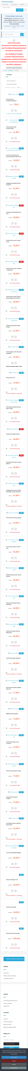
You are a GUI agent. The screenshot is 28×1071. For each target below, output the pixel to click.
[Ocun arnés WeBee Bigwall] (14, 846)
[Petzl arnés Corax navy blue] (14, 512)
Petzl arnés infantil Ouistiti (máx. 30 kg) (13, 407)
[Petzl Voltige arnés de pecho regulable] (14, 346)
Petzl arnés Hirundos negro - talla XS (14, 463)
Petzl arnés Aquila (11, 907)
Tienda (6, 1019)
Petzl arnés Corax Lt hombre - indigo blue (14, 269)
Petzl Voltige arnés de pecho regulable (14, 352)
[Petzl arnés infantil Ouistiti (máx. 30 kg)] (14, 401)
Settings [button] (14, 1064)
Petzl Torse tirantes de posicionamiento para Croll (13, 156)
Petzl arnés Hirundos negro (13, 770)
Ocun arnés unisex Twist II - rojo (13, 547)
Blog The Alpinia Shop (10, 1027)
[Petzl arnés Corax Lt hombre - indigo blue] (14, 262)
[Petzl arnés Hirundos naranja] (14, 792)
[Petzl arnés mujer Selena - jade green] (14, 625)
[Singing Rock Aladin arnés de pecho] (14, 177)
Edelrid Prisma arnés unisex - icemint (14, 575)
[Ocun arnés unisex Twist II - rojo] (14, 540)
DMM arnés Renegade (12, 713)
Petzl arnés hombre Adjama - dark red (14, 688)
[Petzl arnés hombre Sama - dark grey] (14, 597)
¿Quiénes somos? (9, 978)
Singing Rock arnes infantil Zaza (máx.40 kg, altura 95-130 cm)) (13, 491)
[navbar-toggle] (25, 10)
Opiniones (6, 1006)
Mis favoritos (14, 4)
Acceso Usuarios (6, 7)
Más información (14, 1068)
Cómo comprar (8, 1003)
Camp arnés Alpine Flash (13, 434)
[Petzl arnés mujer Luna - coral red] (14, 736)
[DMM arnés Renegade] (14, 708)
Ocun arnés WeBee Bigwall (13, 852)
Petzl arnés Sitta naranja (13, 933)
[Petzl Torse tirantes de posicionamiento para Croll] (14, 149)
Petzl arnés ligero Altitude (13, 658)
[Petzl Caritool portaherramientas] (14, 94)
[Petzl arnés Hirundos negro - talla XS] (14, 456)
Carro (19, 10)
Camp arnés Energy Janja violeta (13, 326)
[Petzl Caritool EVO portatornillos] (14, 121)
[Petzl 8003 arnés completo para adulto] (14, 818)
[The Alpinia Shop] (7, 1)
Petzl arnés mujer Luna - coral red (12, 742)
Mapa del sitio (7, 1024)
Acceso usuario (8, 1021)
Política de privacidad (10, 975)
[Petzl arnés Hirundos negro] (14, 765)
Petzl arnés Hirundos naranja (12, 797)
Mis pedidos (5, 4)
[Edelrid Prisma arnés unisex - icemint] (14, 569)
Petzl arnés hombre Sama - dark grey (13, 603)
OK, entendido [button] (14, 1057)
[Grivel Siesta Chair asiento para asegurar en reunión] (14, 290)
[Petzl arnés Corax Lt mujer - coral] (14, 234)
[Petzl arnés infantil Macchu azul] (14, 206)
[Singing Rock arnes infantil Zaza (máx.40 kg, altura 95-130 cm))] (14, 484)
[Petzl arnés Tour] (14, 372)
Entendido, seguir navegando (14, 67)
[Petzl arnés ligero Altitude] (14, 653)
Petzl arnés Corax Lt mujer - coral (13, 241)
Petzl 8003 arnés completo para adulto (13, 824)
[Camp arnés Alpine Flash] (14, 429)
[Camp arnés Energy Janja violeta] (14, 319)
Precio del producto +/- (11, 80)
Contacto (22, 4)
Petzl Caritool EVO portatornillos (11, 127)
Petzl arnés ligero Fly (12, 879)
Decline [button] (14, 1061)
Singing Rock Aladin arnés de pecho (13, 184)
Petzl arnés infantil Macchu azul (13, 213)
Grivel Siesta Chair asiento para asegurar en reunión (13, 297)
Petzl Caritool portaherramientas (11, 100)
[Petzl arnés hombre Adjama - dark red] (14, 681)
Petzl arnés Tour (10, 377)
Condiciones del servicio (10, 1000)
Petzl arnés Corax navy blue (13, 517)
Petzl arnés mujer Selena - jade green (13, 632)
